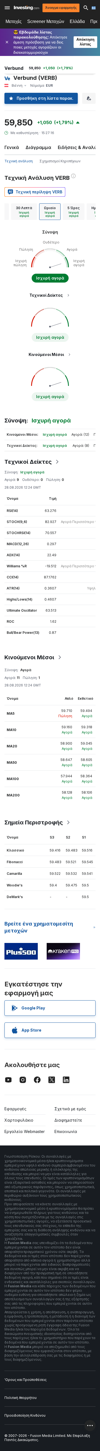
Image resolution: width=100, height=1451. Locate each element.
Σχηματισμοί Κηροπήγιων (60, 161)
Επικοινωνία (65, 1131)
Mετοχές (14, 21)
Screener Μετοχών (45, 21)
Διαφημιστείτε (68, 1120)
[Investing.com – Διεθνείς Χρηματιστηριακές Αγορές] (26, 8)
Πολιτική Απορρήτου (20, 1398)
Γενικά (11, 147)
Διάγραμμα (38, 147)
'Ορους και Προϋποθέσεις (25, 1380)
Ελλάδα (77, 21)
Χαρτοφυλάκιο (18, 1120)
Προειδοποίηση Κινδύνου (25, 1415)
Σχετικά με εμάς (70, 1108)
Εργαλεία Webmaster (24, 1131)
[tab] (24, 211)
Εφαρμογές (15, 1108)
